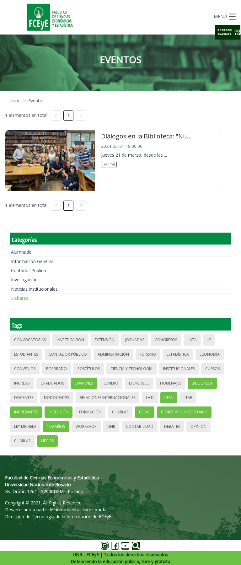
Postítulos (89, 368)
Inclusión (58, 412)
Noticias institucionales (34, 289)
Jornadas (134, 339)
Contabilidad (139, 426)
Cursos (212, 368)
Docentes (23, 397)
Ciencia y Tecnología (131, 368)
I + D (150, 397)
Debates (19, 298)
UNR (111, 426)
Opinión (198, 426)
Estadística (178, 354)
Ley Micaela (25, 426)
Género (111, 383)
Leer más (109, 164)
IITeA (168, 397)
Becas (144, 412)
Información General (32, 261)
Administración (113, 354)
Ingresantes (26, 412)
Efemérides (139, 383)
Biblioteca (202, 383)
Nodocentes (56, 397)
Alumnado (21, 252)
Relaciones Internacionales (107, 397)
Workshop (86, 426)
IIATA (192, 339)
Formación (90, 412)
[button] (227, 32)
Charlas (120, 412)
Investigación (24, 279)
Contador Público (28, 270)
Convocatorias (30, 339)
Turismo (148, 354)
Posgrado (56, 368)
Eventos (36, 101)
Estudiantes (26, 354)
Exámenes (84, 383)
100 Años (56, 426)
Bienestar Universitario (184, 412)
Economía (210, 354)
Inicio (15, 101)
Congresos (166, 339)
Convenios (24, 368)
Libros (47, 441)
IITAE (188, 397)
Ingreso (22, 383)
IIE (209, 339)
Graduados (52, 383)
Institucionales (179, 368)
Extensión (105, 339)
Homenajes (170, 383)
